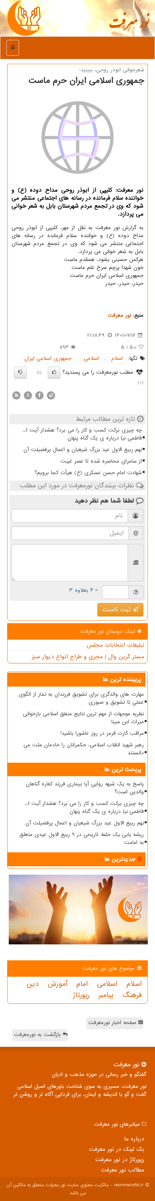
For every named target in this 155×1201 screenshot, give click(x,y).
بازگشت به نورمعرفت (38, 1034)
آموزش (57, 984)
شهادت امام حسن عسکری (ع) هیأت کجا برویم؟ (88, 473)
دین (33, 984)
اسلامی (91, 358)
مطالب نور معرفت (122, 1170)
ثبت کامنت (118, 609)
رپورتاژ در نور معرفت (119, 1159)
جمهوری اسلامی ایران (48, 358)
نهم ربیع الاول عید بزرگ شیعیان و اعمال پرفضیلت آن (82, 449)
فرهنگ (132, 995)
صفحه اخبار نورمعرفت (113, 1022)
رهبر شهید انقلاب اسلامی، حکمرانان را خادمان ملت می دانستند (83, 749)
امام (82, 984)
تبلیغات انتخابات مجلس (115, 645)
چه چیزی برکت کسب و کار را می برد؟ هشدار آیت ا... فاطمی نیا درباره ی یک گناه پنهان (82, 434)
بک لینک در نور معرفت (116, 1149)
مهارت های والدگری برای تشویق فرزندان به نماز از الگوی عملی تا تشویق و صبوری (81, 698)
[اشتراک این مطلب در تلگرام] (51, 395)
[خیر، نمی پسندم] (20, 373)
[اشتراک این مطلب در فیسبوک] (39, 395)
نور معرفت (129, 25)
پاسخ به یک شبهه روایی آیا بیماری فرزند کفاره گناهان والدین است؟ (85, 788)
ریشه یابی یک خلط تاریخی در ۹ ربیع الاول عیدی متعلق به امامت (81, 838)
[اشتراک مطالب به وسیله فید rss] (16, 395)
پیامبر (106, 995)
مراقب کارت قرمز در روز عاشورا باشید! (102, 733)
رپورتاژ (81, 995)
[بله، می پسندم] (54, 373)
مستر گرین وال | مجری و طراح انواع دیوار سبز (88, 656)
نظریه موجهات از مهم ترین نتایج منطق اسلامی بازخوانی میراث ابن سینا (83, 718)
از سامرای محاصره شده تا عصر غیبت (101, 461)
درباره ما (134, 1138)
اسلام (117, 358)
